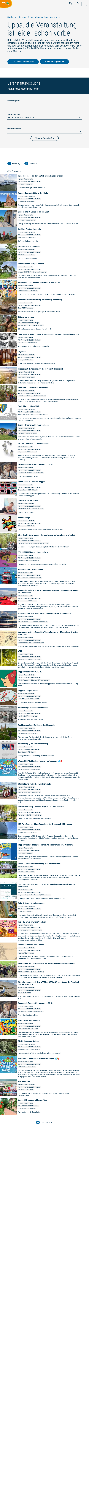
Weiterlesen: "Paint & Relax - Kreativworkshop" (41, 910)
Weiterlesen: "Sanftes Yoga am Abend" (41, 506)
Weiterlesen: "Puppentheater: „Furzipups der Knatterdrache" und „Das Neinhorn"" (41, 852)
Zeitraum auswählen (13, 114)
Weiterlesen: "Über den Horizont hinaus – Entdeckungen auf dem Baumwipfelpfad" (41, 541)
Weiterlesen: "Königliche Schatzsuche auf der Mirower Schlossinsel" (41, 376)
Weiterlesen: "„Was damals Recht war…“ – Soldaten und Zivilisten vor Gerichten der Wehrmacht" (41, 891)
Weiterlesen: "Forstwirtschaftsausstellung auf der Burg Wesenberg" (41, 306)
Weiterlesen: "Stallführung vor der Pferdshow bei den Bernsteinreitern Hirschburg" (41, 970)
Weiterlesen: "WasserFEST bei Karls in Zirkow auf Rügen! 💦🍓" (41, 1067)
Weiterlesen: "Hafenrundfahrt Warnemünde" (41, 577)
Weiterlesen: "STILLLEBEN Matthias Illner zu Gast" (41, 558)
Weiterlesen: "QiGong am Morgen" (41, 323)
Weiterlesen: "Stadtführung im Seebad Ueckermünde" (41, 793)
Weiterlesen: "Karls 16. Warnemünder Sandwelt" (41, 931)
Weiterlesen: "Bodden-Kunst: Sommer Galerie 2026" (41, 218)
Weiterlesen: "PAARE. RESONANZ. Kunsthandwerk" (41, 451)
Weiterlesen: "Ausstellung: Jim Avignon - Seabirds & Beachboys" (41, 288)
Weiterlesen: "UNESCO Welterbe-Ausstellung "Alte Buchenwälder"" (41, 871)
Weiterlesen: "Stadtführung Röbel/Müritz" (41, 413)
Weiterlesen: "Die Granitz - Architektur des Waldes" (41, 394)
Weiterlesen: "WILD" (41, 659)
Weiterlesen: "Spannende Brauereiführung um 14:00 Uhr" (41, 1009)
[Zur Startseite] (6, 4)
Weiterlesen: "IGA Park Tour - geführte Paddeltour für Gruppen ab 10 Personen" (41, 832)
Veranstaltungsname (13, 101)
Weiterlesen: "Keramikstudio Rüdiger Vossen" (41, 270)
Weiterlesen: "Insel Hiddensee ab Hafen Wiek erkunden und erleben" (41, 182)
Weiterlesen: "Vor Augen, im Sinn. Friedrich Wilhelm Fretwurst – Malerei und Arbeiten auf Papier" (41, 639)
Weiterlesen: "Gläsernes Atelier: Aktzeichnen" (41, 952)
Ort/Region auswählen (14, 128)
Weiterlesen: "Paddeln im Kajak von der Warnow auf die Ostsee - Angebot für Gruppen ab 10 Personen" (41, 599)
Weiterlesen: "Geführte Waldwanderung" (41, 252)
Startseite (11, 17)
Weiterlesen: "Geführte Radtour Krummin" (41, 235)
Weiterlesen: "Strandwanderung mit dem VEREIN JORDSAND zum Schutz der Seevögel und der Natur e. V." (41, 990)
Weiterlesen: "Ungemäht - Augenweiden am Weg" (41, 1106)
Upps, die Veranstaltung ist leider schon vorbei (40, 17)
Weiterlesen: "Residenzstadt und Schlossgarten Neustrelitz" (41, 732)
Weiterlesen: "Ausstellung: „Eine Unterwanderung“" (41, 750)
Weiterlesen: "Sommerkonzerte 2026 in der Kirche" (41, 200)
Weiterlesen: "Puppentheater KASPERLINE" (41, 679)
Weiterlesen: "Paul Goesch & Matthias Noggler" (41, 488)
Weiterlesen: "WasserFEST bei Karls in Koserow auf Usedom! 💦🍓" (41, 770)
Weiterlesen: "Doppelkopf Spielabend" (41, 696)
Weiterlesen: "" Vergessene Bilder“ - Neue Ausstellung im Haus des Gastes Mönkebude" (41, 340)
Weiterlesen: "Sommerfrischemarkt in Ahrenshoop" (41, 432)
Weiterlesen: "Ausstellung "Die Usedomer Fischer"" (41, 714)
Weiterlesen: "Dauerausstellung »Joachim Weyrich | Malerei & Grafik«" (41, 813)
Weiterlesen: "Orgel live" (41, 357)
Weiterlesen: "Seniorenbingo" (41, 523)
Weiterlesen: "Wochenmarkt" (41, 1088)
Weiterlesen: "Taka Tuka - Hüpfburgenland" (41, 1028)
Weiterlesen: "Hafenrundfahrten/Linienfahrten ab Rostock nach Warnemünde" (41, 620)
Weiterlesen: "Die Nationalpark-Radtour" (41, 1047)
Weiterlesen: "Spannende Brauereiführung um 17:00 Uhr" (41, 470)
